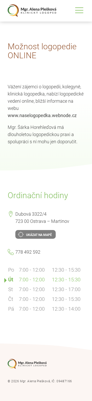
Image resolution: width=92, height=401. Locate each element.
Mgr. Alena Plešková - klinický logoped (32, 10)
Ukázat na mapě (38, 235)
